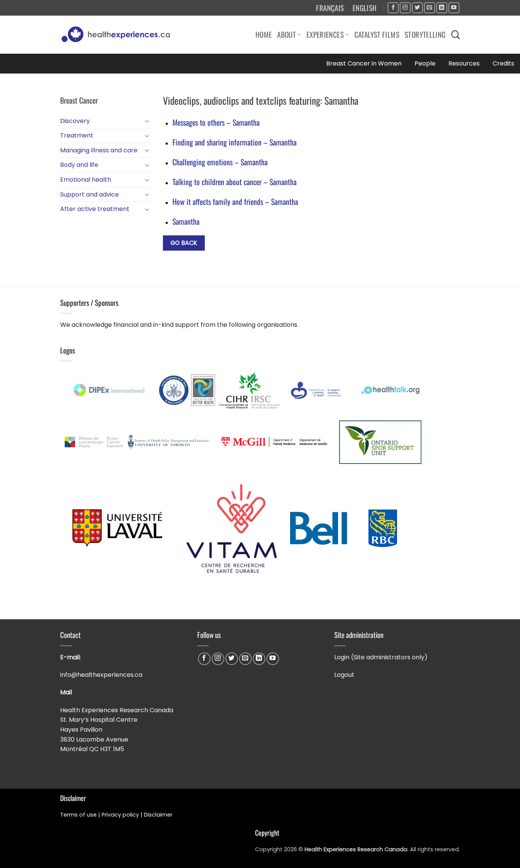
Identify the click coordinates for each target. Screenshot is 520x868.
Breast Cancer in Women (364, 63)
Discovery (75, 121)
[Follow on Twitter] (417, 7)
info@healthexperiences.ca (102, 674)
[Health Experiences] (117, 34)
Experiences (325, 34)
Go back (184, 243)
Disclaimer (159, 814)
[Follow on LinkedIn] (441, 7)
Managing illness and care (98, 150)
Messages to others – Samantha (216, 122)
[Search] (455, 35)
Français (330, 7)
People (425, 63)
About (286, 34)
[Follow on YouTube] (453, 7)
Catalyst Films (376, 34)
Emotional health (85, 179)
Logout (344, 674)
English (365, 7)
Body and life (79, 164)
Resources (464, 63)
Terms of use (78, 814)
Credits (503, 63)
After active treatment (94, 209)
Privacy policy (120, 814)
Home (263, 34)
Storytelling (425, 34)
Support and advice (89, 194)
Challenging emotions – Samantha (220, 162)
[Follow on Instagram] (405, 7)
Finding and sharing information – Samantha (234, 142)
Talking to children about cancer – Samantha (234, 181)
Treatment (76, 135)
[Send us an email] (429, 7)
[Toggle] (147, 120)
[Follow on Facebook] (393, 7)
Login (341, 657)
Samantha (185, 221)
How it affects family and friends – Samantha (235, 201)
